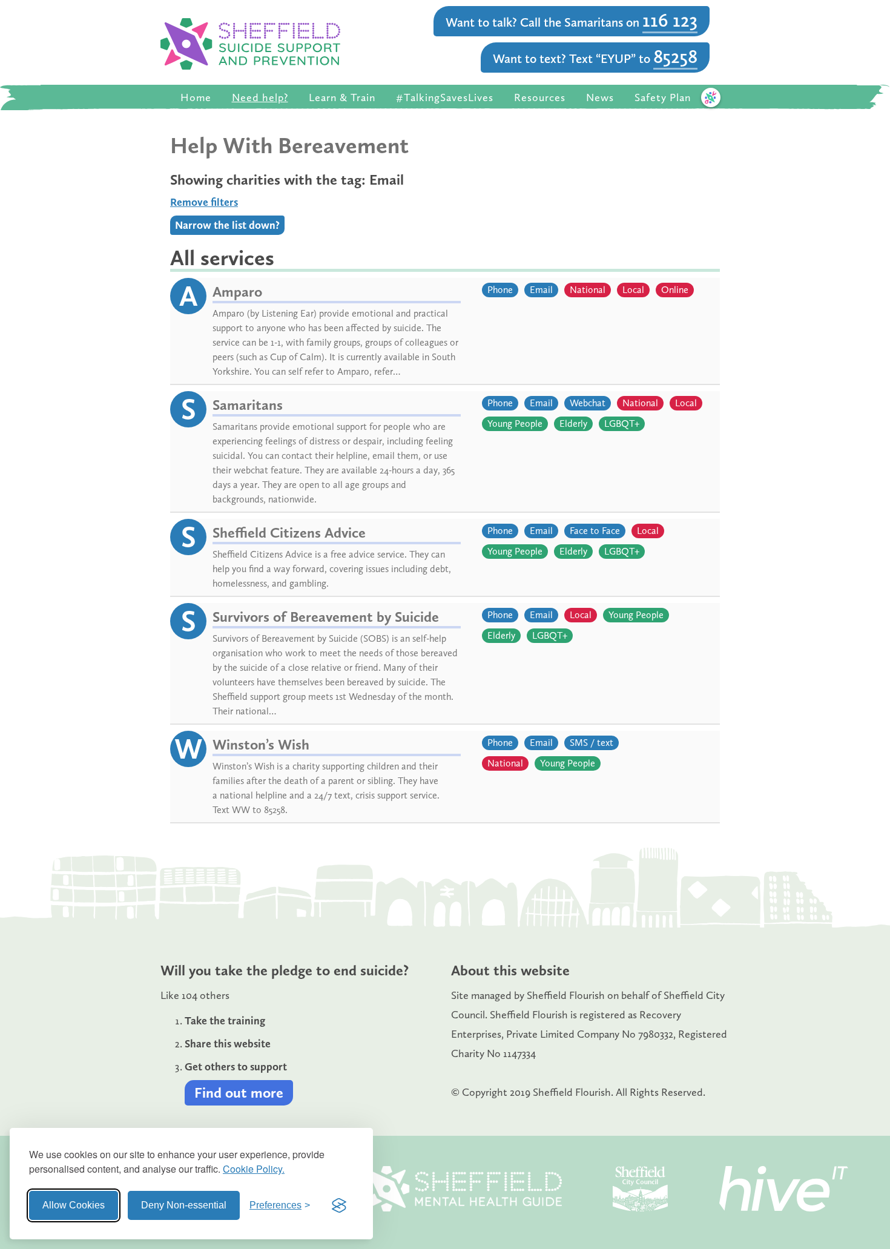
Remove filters (204, 202)
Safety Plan (663, 97)
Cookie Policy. (254, 1169)
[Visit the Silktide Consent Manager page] (339, 1205)
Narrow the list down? (227, 225)
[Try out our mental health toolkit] (710, 97)
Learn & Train (342, 97)
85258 (675, 56)
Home (195, 97)
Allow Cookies (73, 1205)
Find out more (238, 1092)
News (600, 97)
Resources (539, 97)
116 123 (669, 19)
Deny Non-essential (183, 1205)
